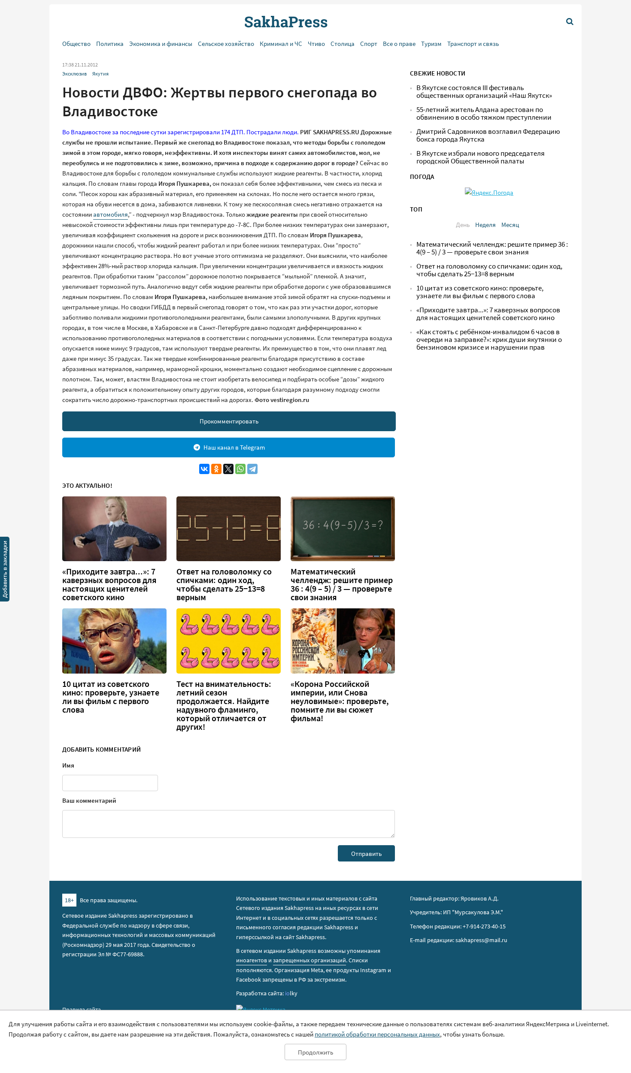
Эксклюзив (74, 73)
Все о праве (399, 43)
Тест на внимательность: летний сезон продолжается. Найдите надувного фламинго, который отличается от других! (223, 705)
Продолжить (315, 1052)
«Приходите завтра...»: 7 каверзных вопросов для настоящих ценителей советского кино (109, 584)
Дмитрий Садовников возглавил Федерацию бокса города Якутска (488, 135)
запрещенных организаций (309, 960)
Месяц (510, 225)
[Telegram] (252, 469)
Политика (110, 43)
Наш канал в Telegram (234, 447)
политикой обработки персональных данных (377, 1034)
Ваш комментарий (89, 800)
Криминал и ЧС (281, 43)
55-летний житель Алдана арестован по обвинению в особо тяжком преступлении (484, 113)
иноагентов (251, 960)
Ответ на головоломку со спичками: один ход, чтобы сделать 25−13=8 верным (224, 584)
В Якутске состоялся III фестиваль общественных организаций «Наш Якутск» (484, 91)
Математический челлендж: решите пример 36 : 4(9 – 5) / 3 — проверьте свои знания (342, 584)
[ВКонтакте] (204, 469)
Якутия (100, 73)
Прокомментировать (229, 421)
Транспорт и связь (473, 43)
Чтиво (316, 43)
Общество (76, 43)
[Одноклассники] (216, 469)
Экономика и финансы (160, 43)
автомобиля (110, 214)
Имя (68, 765)
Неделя (485, 225)
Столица (343, 43)
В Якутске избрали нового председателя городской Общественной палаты (480, 157)
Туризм (431, 43)
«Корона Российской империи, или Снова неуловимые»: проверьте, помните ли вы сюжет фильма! (340, 701)
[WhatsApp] (240, 469)
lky (291, 993)
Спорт (368, 43)
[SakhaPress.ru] (4, 571)
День (463, 225)
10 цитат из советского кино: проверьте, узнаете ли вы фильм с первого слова (110, 697)
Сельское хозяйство (226, 43)
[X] (228, 469)
